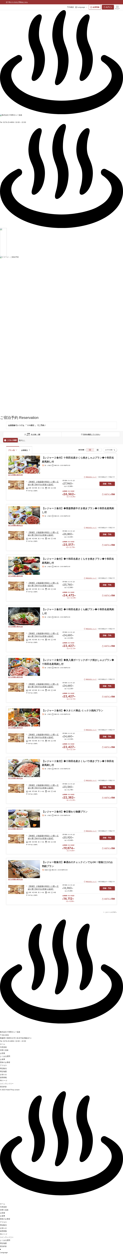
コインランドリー (6, 1084)
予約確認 (70, 7)
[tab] (25, 450)
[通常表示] (90, 450)
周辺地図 (3, 1071)
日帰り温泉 (4, 1050)
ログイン (109, 7)
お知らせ (3, 1074)
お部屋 (2, 1053)
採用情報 (3, 1077)
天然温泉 (3, 1047)
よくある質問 (5, 1056)
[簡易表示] (97, 450)
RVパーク (3, 1080)
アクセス (3, 1065)
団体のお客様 (5, 1062)
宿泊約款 (3, 1087)
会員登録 (96, 7)
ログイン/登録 (109, 494)
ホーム (2, 1044)
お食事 (2, 1059)
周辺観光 (3, 1068)
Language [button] (81, 7)
